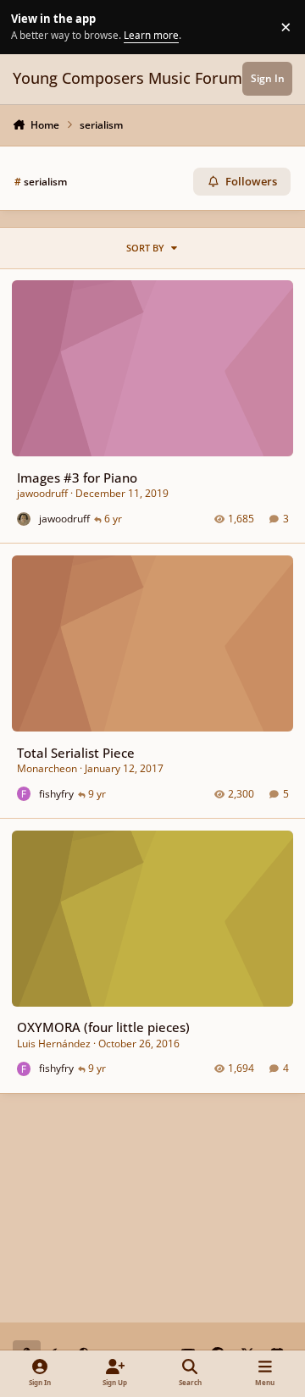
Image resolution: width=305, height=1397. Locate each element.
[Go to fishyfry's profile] (24, 794)
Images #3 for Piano (77, 477)
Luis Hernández (54, 1043)
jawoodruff (42, 493)
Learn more (29, 26)
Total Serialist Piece (76, 752)
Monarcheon (47, 768)
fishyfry (56, 794)
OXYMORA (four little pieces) (103, 1027)
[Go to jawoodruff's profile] (24, 519)
